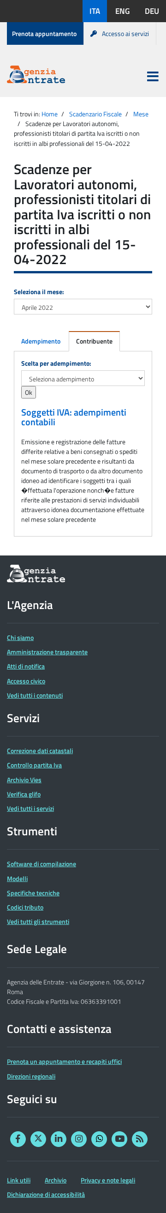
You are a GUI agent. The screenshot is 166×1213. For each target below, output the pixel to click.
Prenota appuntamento (44, 33)
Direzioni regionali (31, 1076)
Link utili (18, 1180)
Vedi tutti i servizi (30, 808)
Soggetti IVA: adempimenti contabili (73, 417)
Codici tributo (25, 907)
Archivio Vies (24, 780)
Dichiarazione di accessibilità (46, 1194)
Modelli (17, 878)
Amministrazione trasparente (47, 652)
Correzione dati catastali (40, 750)
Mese (140, 114)
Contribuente (94, 341)
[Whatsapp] (99, 1139)
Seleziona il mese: (39, 291)
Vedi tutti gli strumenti (38, 921)
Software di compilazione (41, 864)
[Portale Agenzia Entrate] (36, 76)
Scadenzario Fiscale (95, 114)
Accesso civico (26, 681)
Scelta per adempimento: (56, 363)
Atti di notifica (26, 666)
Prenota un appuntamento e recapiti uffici (64, 1061)
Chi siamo (20, 637)
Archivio (55, 1180)
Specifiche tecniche (33, 893)
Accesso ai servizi (125, 33)
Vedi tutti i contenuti (35, 695)
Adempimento (40, 341)
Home (50, 114)
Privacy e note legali (108, 1180)
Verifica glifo (24, 794)
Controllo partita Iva (34, 765)
